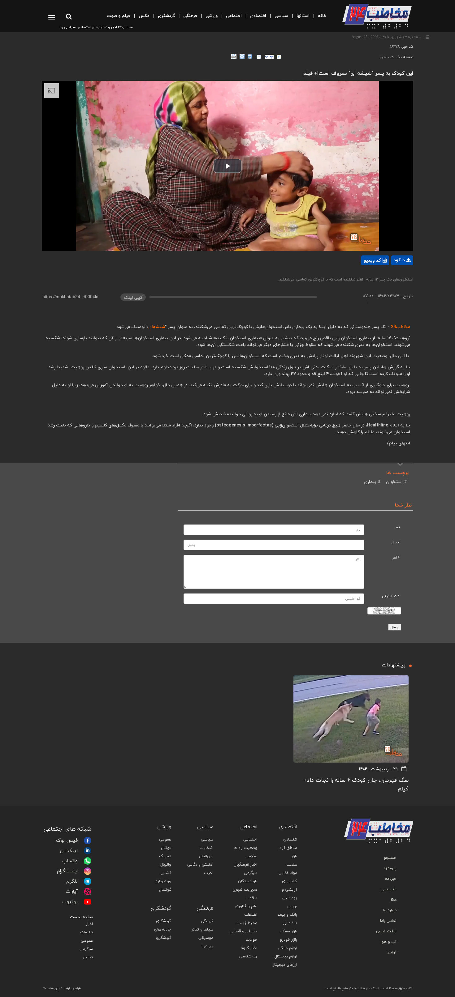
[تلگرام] (87, 881)
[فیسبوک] (87, 840)
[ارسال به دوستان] (242, 56)
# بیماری (372, 482)
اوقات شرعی (386, 931)
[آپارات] (87, 891)
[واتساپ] (87, 861)
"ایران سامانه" (52, 988)
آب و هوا (388, 942)
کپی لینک (133, 298)
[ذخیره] (250, 56)
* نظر (396, 557)
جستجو (390, 858)
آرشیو (391, 952)
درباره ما (389, 910)
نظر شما (403, 505)
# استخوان (396, 482)
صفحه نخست (401, 57)
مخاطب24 (400, 327)
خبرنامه (390, 879)
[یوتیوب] (87, 901)
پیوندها (390, 868)
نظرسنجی (388, 889)
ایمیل (396, 542)
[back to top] (394, 809)
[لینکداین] (87, 850)
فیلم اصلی (391, 276)
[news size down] (259, 57)
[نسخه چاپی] (233, 56)
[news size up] (279, 57)
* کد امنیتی (391, 596)
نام (398, 527)
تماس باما (388, 921)
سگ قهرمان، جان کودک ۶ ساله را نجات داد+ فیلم (356, 785)
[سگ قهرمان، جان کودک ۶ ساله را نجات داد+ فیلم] (351, 719)
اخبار (383, 57)
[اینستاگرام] (87, 871)
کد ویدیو (372, 260)
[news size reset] (269, 57)
